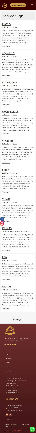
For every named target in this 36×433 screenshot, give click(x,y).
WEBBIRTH (17, 431)
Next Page (18, 320)
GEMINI (6, 286)
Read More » (6, 46)
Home (8, 350)
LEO (4, 257)
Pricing (8, 362)
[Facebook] (7, 414)
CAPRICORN (9, 82)
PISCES (6, 24)
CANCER (7, 228)
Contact (8, 371)
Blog (7, 367)
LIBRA (6, 170)
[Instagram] (10, 414)
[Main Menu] (32, 5)
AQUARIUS (8, 53)
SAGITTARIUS (10, 111)
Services (8, 358)
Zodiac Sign (5, 27)
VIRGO (6, 199)
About (8, 354)
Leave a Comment (7, 231)
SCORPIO (7, 141)
